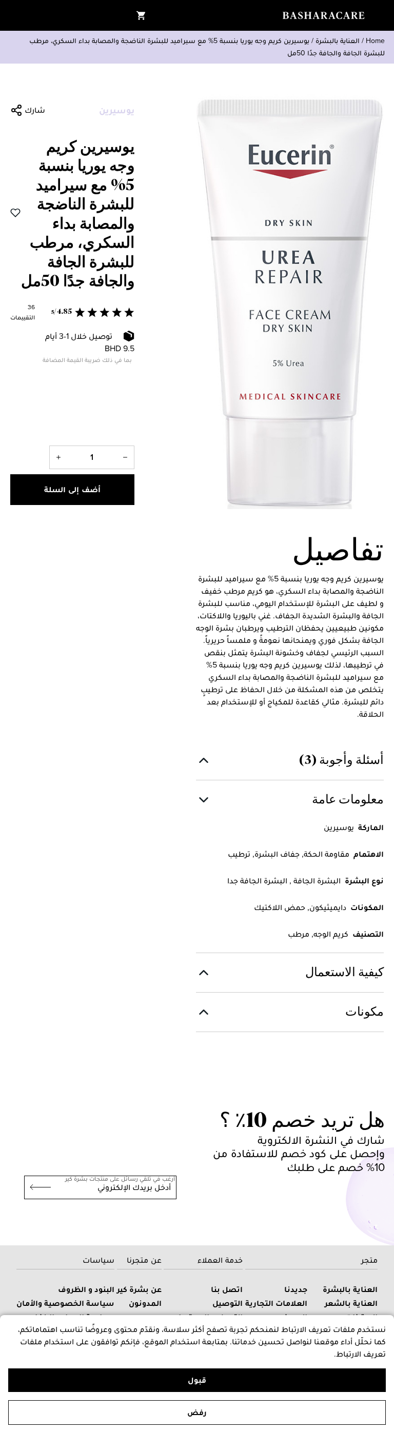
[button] (72, 312)
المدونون (145, 1303)
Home (375, 40)
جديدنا (295, 1289)
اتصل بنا (227, 1289)
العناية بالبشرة (338, 40)
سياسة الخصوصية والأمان (65, 1303)
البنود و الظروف (86, 1289)
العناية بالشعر (351, 1303)
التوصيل (227, 1303)
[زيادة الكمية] (58, 457)
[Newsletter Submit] (37, 1187)
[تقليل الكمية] (125, 457)
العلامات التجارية (276, 1303)
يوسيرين (116, 110)
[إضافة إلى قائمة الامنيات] (15, 213)
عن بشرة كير (139, 1289)
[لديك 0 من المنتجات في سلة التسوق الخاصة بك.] (141, 15)
